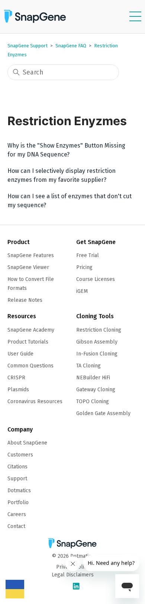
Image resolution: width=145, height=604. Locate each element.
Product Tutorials (27, 342)
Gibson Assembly (96, 342)
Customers (20, 455)
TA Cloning (88, 366)
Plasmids (18, 389)
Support (17, 478)
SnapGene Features (30, 255)
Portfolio (18, 502)
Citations (17, 467)
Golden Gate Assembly (103, 413)
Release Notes (24, 300)
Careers (16, 514)
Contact (16, 526)
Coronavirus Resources (34, 401)
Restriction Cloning (98, 330)
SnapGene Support (27, 45)
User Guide (20, 354)
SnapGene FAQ (70, 45)
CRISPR (16, 377)
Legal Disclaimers (73, 575)
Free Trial (87, 255)
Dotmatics (19, 490)
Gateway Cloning (95, 389)
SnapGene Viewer (28, 267)
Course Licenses (95, 279)
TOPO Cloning (92, 401)
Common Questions (30, 366)
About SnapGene (27, 443)
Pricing (84, 267)
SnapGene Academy (30, 330)
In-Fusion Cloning (96, 354)
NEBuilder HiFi (93, 377)
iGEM (82, 291)
